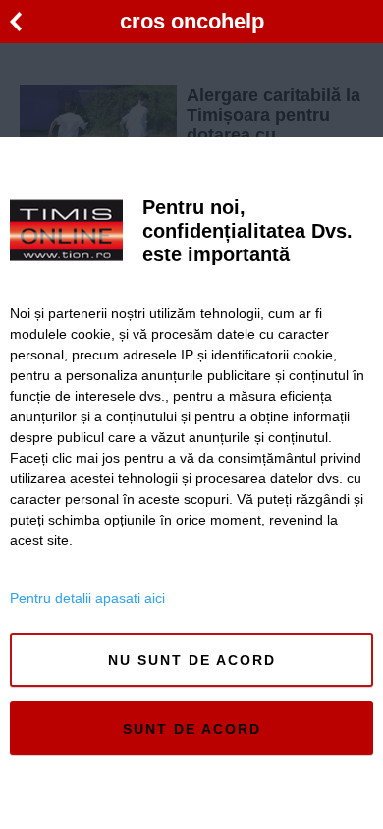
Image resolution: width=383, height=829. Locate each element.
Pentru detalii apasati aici (87, 598)
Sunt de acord (192, 729)
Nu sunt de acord (192, 660)
